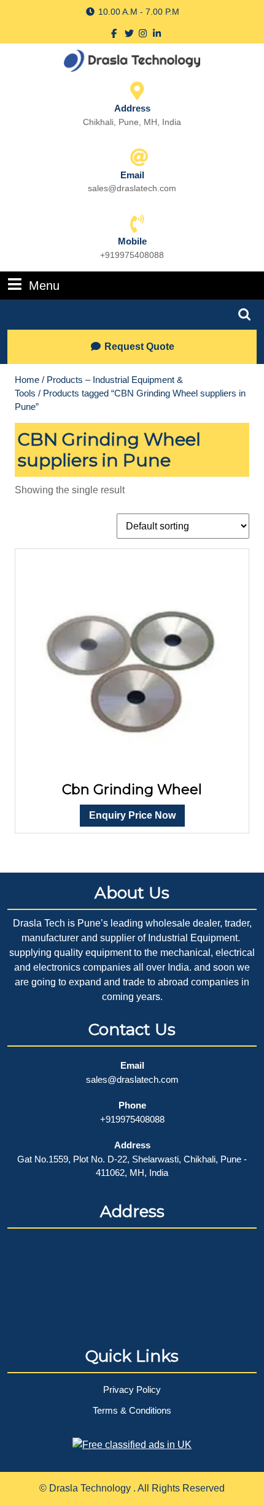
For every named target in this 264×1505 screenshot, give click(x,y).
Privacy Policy (132, 1389)
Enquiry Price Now (132, 815)
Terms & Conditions (132, 1410)
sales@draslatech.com (132, 1079)
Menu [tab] (44, 285)
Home (27, 380)
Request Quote (139, 346)
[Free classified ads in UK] (132, 1441)
